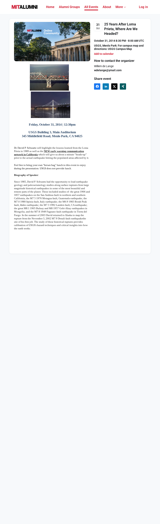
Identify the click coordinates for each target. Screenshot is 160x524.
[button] (104, 54)
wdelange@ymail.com (108, 70)
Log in (143, 7)
